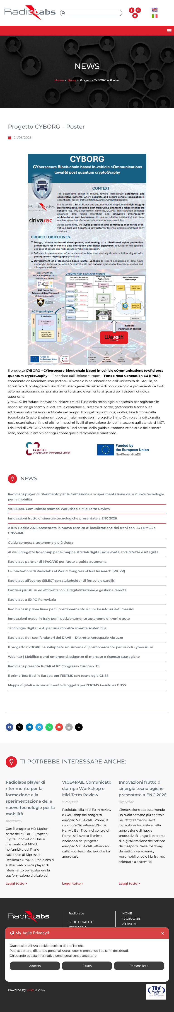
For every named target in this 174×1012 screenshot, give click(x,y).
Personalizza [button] (139, 966)
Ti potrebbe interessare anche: (73, 761)
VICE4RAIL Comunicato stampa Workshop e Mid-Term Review (59, 509)
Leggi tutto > (16, 883)
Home (59, 80)
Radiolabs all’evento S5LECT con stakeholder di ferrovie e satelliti (61, 581)
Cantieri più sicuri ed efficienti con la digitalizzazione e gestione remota (67, 590)
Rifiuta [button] (87, 966)
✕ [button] (162, 933)
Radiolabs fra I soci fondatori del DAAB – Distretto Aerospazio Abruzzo (65, 638)
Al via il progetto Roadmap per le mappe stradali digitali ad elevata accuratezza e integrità (83, 552)
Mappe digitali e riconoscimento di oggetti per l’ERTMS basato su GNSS (67, 685)
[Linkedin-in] (138, 10)
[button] (169, 30)
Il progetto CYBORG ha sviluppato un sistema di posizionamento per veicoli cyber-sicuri (80, 647)
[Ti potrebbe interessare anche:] (11, 762)
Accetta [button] (35, 966)
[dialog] (87, 954)
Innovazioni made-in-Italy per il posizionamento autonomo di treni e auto (69, 619)
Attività (129, 924)
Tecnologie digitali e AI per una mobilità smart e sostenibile (57, 628)
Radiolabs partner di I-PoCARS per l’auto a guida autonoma (57, 562)
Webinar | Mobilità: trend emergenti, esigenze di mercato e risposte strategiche (74, 657)
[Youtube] (135, 15)
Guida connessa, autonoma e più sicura (40, 543)
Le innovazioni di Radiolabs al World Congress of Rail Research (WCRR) (66, 571)
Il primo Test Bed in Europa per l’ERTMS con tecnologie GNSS (58, 676)
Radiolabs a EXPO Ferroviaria (32, 600)
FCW (30, 990)
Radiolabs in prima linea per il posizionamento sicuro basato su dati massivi (71, 609)
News (72, 80)
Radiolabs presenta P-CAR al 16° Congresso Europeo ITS (53, 666)
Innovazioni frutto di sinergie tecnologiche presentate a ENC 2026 (62, 518)
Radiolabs (131, 918)
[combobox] (91, 13)
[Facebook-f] (131, 10)
